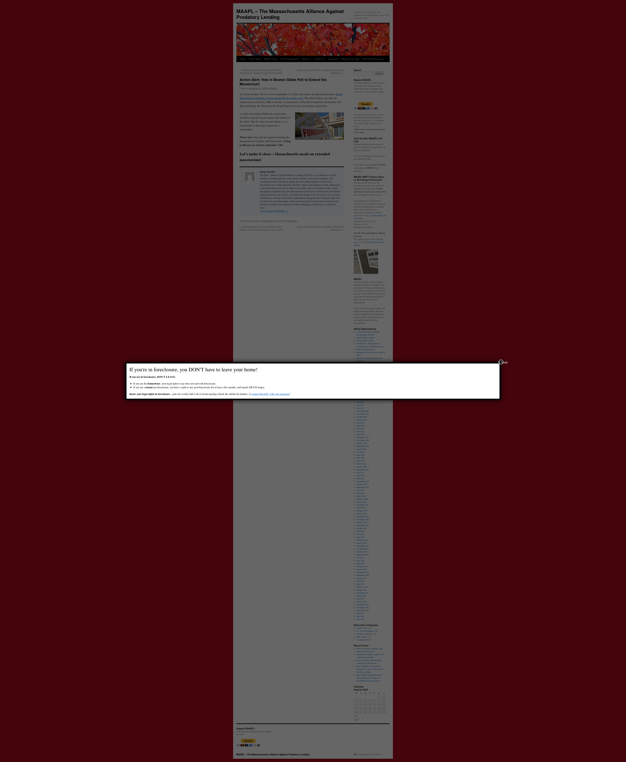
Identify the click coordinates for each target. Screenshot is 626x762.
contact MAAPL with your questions (271, 394)
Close (501, 362)
